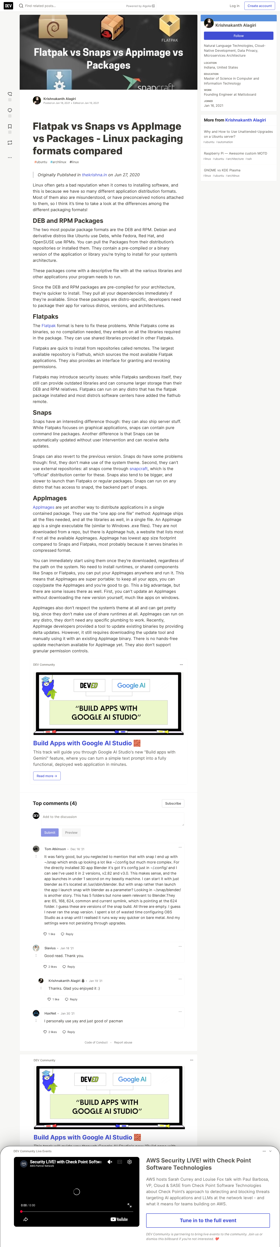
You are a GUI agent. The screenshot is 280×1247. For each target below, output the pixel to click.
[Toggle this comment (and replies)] (36, 856)
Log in (234, 6)
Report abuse (123, 1042)
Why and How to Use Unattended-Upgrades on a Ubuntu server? (238, 136)
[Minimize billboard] (270, 1151)
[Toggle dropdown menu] (181, 664)
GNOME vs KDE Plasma (221, 172)
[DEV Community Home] (8, 6)
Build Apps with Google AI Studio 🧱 (87, 743)
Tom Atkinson (55, 849)
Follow (239, 36)
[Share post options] (10, 157)
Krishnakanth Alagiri (59, 99)
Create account (260, 6)
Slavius (50, 948)
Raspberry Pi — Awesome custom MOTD (235, 155)
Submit (49, 832)
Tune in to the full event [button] (208, 1220)
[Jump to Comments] (9, 112)
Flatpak (49, 325)
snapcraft (139, 468)
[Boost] (9, 142)
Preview (71, 832)
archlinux (58, 162)
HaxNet (50, 1013)
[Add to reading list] (9, 128)
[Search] (21, 6)
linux (74, 162)
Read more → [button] (47, 776)
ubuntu (40, 162)
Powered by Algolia (139, 6)
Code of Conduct (96, 1042)
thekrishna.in (94, 174)
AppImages (43, 507)
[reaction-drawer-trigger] (10, 96)
